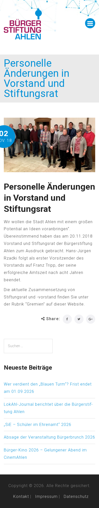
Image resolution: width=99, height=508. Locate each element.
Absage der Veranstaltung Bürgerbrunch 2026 (49, 437)
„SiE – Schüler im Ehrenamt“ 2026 (37, 424)
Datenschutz (76, 496)
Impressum (46, 496)
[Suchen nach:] (28, 346)
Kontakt (21, 496)
